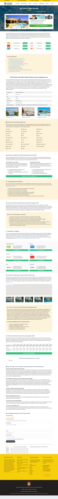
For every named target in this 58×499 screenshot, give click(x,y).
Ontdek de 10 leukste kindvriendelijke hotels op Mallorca (22, 460)
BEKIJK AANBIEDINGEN (17, 250)
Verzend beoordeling (10, 441)
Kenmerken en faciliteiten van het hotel (15, 60)
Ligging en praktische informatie (14, 66)
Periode (47, 3)
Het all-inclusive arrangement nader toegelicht (16, 61)
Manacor (10, 299)
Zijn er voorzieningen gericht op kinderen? (16, 62)
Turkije (31, 464)
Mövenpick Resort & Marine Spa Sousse (33, 238)
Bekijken (25, 43)
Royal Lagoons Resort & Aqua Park (20, 238)
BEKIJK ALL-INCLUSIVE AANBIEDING (29, 176)
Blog (52, 3)
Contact (23, 489)
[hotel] (17, 21)
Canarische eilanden (33, 465)
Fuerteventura (27, 11)
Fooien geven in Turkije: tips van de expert (22, 471)
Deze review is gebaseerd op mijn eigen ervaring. (15, 439)
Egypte (31, 470)
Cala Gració (11, 282)
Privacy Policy (34, 489)
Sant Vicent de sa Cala (29, 299)
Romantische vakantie (11, 186)
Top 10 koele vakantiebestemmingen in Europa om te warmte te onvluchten (22, 468)
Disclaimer (29, 489)
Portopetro (48, 299)
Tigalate (19, 299)
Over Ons (26, 489)
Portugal (31, 467)
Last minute (35, 3)
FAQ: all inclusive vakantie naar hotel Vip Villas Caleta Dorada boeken (20, 70)
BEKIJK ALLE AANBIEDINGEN (29, 353)
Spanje (22, 11)
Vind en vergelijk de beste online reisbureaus (16, 65)
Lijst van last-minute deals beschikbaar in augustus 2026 (18, 63)
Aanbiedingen (41, 3)
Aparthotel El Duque (9, 117)
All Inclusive (17, 3)
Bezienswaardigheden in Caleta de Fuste (16, 67)
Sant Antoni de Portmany (38, 299)
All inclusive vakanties (16, 11)
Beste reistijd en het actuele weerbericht (16, 68)
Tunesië (31, 474)
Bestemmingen (24, 3)
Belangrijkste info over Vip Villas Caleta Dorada (17, 59)
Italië (30, 468)
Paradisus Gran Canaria (26, 117)
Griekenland (31, 471)
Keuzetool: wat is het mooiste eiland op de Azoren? (22, 465)
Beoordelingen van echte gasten (14, 71)
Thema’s (29, 3)
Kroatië (31, 473)
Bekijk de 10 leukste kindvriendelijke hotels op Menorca (22, 463)
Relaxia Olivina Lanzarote (42, 117)
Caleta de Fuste (33, 11)
